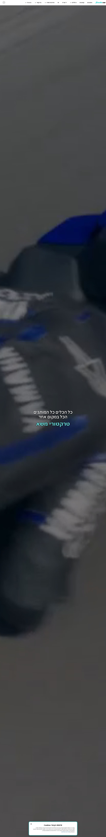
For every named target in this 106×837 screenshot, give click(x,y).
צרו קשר (39, 2)
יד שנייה (64, 2)
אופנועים (89, 2)
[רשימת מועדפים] (4, 2)
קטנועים (82, 2)
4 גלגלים (74, 2)
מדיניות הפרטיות (65, 832)
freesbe (29, 2)
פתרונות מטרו (50, 2)
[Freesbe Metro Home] (100, 2)
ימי (58, 2)
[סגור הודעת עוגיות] (31, 824)
